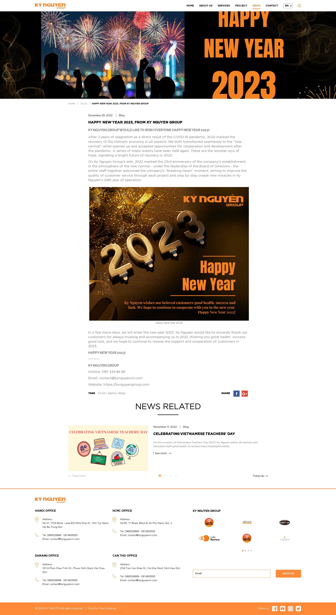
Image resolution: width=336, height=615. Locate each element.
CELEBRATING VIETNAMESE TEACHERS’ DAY (194, 434)
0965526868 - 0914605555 (62, 535)
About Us (205, 6)
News (256, 6)
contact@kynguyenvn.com (64, 538)
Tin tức (102, 393)
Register (288, 574)
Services (224, 6)
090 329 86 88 (113, 372)
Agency (112, 393)
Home (190, 6)
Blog (84, 104)
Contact (272, 6)
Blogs (121, 393)
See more (161, 453)
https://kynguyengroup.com (126, 384)
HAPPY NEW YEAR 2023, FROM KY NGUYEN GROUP (120, 104)
